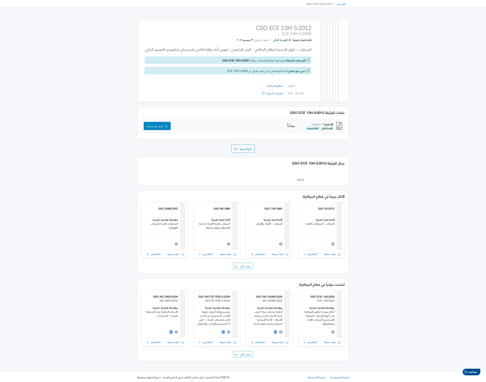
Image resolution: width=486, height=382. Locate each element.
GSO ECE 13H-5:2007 (235, 60)
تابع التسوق (244, 148)
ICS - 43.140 (296, 93)
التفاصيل (311, 253)
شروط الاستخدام (317, 377)
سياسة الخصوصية (340, 377)
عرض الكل (244, 266)
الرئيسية (341, 3)
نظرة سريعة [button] (331, 253)
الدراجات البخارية (274, 93)
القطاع (291, 85)
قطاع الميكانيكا (275, 85)
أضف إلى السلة (156, 126)
